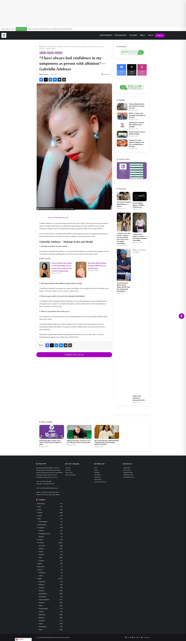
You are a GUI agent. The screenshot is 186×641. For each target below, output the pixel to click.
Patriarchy (42, 620)
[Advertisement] (93, 13)
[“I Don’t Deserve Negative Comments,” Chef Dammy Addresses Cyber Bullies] (140, 222)
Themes (39, 578)
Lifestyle (41, 611)
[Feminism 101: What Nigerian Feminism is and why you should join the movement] (122, 142)
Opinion (39, 563)
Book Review (41, 503)
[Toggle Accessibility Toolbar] (182, 316)
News (40, 557)
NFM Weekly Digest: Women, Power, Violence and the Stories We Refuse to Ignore (50, 442)
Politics (41, 623)
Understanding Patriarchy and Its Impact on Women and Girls (136, 106)
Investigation (41, 527)
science (41, 575)
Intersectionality (41, 524)
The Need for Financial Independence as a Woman (123, 204)
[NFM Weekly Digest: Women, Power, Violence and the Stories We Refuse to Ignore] (51, 432)
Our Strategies (121, 35)
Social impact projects (100, 482)
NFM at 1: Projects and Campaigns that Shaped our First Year (137, 115)
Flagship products (128, 472)
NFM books (42, 572)
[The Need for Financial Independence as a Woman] (124, 196)
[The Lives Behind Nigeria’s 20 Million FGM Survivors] (140, 196)
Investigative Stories (44, 533)
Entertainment (43, 593)
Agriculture (42, 581)
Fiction (41, 551)
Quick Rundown (106, 35)
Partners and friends (70, 475)
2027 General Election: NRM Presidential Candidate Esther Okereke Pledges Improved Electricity (55, 29)
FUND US (159, 35)
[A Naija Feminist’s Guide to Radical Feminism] (122, 134)
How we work (68, 472)
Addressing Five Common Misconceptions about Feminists (136, 124)
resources (40, 569)
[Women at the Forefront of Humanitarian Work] (140, 321)
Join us (150, 35)
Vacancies (41, 560)
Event (39, 506)
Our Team (67, 470)
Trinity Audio (58, 217)
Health (41, 605)
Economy (41, 587)
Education (41, 590)
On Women (133, 35)
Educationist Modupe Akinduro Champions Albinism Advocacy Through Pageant (97, 265)
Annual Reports (43, 521)
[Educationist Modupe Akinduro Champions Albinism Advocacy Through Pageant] (81, 270)
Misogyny (41, 617)
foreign (39, 515)
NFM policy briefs (128, 475)
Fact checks (97, 475)
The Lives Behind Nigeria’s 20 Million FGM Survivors (138, 205)
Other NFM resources (129, 477)
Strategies (97, 472)
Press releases (97, 479)
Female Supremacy (44, 599)
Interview (66, 46)
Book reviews (127, 470)
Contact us (147, 637)
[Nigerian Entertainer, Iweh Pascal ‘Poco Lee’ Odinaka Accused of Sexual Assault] (79, 432)
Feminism (41, 602)
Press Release (42, 626)
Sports (40, 629)
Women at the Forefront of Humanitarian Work (139, 398)
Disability (50, 53)
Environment (42, 596)
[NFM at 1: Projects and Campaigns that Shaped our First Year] (122, 116)
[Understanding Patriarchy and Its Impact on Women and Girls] (122, 106)
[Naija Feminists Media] (3, 35)
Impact (142, 35)
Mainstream (42, 614)
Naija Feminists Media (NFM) (48, 46)
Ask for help (127, 468)
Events (39, 509)
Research (41, 536)
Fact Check (42, 545)
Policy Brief (40, 566)
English (20, 639)
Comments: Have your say (74, 355)
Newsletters (97, 477)
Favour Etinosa (44, 74)
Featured (39, 512)
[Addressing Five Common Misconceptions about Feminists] (122, 125)
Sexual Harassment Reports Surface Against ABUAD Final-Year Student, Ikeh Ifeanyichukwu (123, 287)
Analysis (41, 530)
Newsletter (40, 539)
